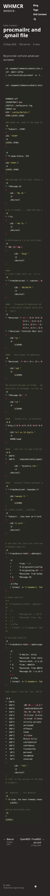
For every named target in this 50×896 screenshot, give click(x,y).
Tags (35, 9)
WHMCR (13, 6)
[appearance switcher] (35, 886)
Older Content (10, 25)
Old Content (40, 14)
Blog (35, 5)
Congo (21, 888)
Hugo (15, 888)
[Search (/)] (35, 18)
